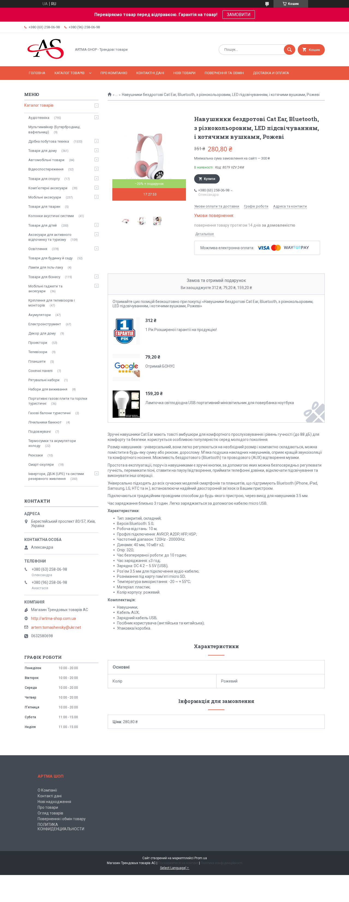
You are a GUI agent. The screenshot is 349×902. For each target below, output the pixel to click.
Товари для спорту (44, 179)
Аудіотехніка (38, 118)
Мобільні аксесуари (44, 197)
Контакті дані (50, 796)
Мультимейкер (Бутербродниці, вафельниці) (54, 129)
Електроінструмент (44, 324)
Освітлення (37, 249)
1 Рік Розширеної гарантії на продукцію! (181, 329)
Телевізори (37, 352)
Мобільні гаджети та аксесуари (45, 288)
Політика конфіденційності (221, 863)
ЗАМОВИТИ (239, 14)
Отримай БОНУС (160, 366)
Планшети (37, 361)
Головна (37, 73)
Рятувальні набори (43, 380)
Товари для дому (42, 151)
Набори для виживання (47, 389)
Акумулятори (39, 315)
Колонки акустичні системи (51, 216)
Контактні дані (150, 73)
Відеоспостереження (46, 169)
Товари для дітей (42, 225)
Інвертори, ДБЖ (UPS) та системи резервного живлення (56, 476)
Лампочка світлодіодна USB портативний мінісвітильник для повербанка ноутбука (219, 403)
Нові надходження (54, 801)
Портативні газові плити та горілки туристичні (57, 400)
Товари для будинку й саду (50, 258)
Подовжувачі (39, 431)
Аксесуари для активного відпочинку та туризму (49, 237)
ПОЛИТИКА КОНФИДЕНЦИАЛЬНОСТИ (61, 826)
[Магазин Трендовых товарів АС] (46, 59)
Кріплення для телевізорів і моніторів (51, 302)
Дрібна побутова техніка (48, 141)
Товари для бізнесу (44, 277)
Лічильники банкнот (45, 422)
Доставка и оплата (271, 73)
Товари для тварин (44, 207)
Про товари (48, 807)
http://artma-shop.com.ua (53, 618)
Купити (209, 179)
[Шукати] (289, 49)
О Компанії (47, 790)
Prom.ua (200, 858)
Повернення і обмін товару (62, 819)
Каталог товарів (70, 73)
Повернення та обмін (224, 73)
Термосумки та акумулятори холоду (52, 443)
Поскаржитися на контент (178, 863)
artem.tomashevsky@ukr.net (56, 627)
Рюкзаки (35, 455)
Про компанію (114, 73)
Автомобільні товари (46, 160)
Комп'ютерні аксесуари (47, 188)
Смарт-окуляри (41, 464)
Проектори (37, 343)
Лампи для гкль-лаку (45, 267)
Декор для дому (42, 333)
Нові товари (184, 73)
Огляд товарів (50, 813)
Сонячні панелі (40, 371)
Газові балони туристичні (49, 413)
